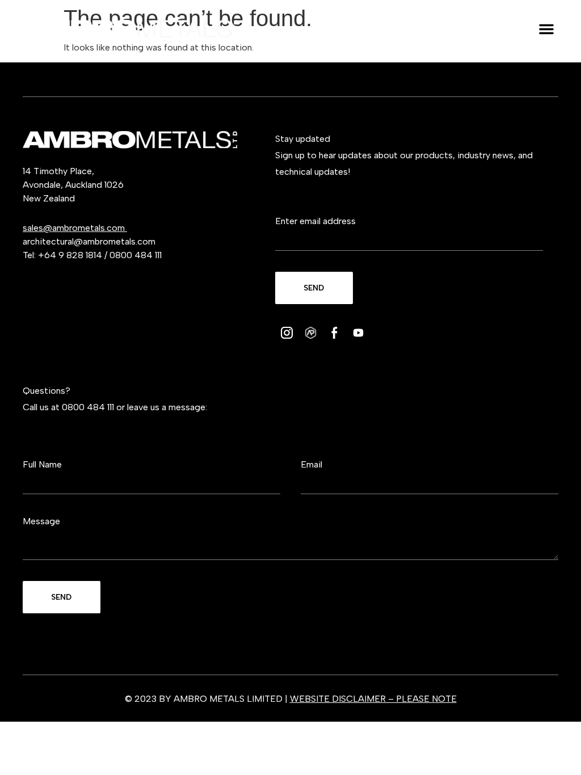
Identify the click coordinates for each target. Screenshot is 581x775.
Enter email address (315, 221)
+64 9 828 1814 (70, 255)
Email (311, 464)
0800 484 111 (136, 255)
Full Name (42, 464)
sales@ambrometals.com (75, 227)
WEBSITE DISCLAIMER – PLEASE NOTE (373, 698)
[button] (546, 29)
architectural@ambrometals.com (89, 241)
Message (41, 521)
